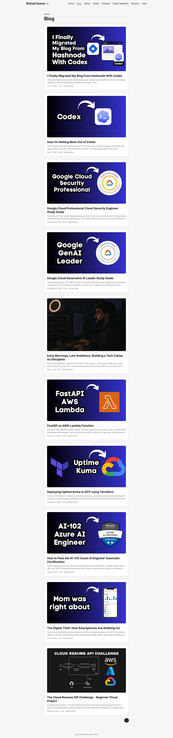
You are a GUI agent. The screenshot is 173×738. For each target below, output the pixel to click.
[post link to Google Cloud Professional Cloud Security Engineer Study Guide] (86, 192)
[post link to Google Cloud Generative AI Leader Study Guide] (86, 261)
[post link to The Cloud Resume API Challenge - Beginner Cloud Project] (86, 680)
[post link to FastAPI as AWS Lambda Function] (86, 408)
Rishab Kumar (35, 3)
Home (46, 14)
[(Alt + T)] (47, 3)
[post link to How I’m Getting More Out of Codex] (86, 124)
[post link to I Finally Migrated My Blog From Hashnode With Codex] (86, 57)
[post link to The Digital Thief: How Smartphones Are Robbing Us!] (86, 610)
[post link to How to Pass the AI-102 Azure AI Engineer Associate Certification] (86, 542)
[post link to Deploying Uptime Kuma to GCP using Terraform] (86, 474)
